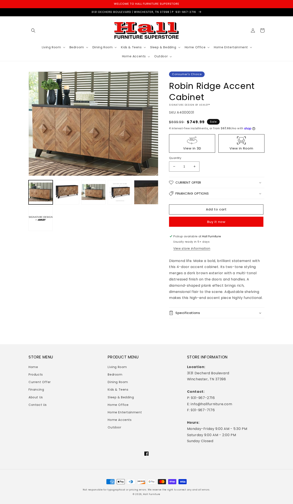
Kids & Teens (118, 389)
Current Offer (40, 382)
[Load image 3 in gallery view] (93, 192)
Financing (36, 389)
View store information (191, 248)
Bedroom (115, 374)
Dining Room (118, 382)
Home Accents (119, 420)
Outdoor (114, 427)
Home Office (118, 405)
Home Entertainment (125, 412)
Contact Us (38, 405)
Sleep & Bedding (121, 397)
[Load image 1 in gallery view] (41, 192)
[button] (33, 30)
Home (33, 367)
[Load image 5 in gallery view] (146, 192)
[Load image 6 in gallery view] (41, 219)
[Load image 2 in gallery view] (67, 192)
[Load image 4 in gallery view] (120, 192)
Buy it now (216, 221)
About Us (36, 397)
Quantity (175, 158)
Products (36, 374)
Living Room (117, 367)
